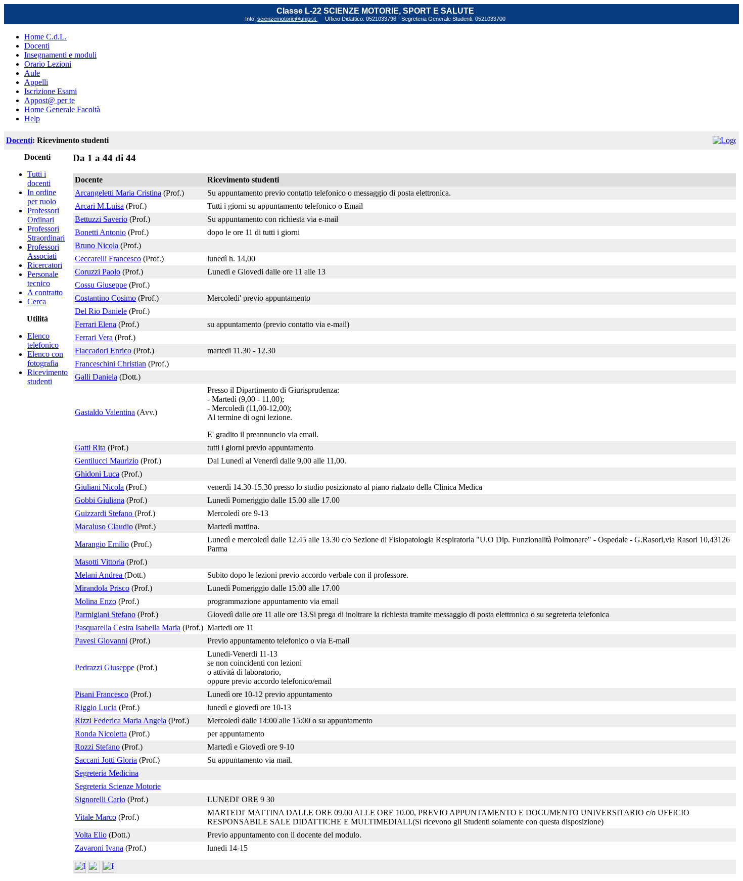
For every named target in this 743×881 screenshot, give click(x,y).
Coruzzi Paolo (97, 271)
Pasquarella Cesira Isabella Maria (127, 627)
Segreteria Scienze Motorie (118, 786)
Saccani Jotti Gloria (106, 760)
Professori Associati (43, 251)
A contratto (45, 292)
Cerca (36, 301)
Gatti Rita (90, 447)
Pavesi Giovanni (101, 640)
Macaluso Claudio (104, 526)
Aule (32, 73)
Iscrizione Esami (50, 91)
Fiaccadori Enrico (103, 350)
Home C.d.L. (45, 36)
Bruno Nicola (96, 245)
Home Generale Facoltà (62, 109)
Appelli (36, 82)
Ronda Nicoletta (101, 733)
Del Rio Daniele (101, 311)
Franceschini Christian (110, 363)
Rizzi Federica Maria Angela (120, 720)
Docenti (37, 45)
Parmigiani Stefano (105, 614)
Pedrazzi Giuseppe (104, 667)
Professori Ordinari (43, 215)
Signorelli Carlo (100, 799)
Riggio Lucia (96, 707)
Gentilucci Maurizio (106, 460)
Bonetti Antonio (100, 232)
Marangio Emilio (102, 544)
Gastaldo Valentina (105, 412)
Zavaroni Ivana (99, 848)
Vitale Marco (95, 817)
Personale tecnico (42, 279)
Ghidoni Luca (97, 474)
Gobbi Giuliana (99, 500)
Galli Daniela (96, 377)
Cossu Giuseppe (101, 285)
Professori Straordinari (46, 233)
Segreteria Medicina (106, 773)
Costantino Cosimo (105, 298)
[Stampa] (108, 870)
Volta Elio (91, 834)
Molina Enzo (95, 601)
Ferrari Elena (95, 324)
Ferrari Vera (94, 337)
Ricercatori (44, 265)
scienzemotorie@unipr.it (287, 19)
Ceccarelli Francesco (108, 258)
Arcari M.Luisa (99, 206)
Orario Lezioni (47, 64)
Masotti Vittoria (99, 562)
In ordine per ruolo (41, 197)
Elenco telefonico (43, 340)
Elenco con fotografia (45, 358)
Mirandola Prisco (102, 588)
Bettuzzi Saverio (101, 219)
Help (32, 118)
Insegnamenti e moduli (60, 55)
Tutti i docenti (39, 179)
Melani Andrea (99, 575)
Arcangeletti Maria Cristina (118, 193)
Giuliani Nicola (99, 487)
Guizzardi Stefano (104, 513)
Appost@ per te (49, 100)
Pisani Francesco (101, 694)
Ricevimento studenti (47, 377)
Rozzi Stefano (97, 747)
